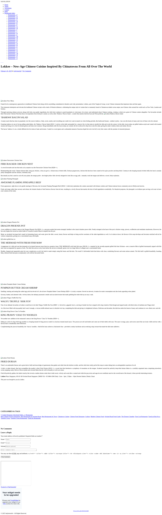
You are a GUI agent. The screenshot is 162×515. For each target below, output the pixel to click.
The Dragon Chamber (127, 416)
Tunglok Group (5, 418)
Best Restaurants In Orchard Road (31, 416)
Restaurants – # (12, 15)
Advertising (7, 8)
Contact (6, 10)
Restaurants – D (13, 21)
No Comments (26, 71)
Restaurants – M (13, 37)
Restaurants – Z (13, 58)
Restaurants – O (13, 40)
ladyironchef (17, 71)
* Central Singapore (7, 415)
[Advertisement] (16, 85)
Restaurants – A (13, 16)
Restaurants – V (13, 52)
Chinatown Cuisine (63, 416)
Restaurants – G (13, 26)
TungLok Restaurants (34, 418)
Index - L (22, 415)
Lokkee (87, 416)
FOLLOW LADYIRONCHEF (81, 511)
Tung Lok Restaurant (141, 416)
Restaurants (29, 415)
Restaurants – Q (13, 43)
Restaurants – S (12, 47)
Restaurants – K (13, 33)
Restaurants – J (12, 32)
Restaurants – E (13, 23)
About (6, 6)
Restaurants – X (13, 55)
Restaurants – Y (13, 57)
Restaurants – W (13, 53)
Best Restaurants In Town (49, 416)
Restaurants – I (12, 30)
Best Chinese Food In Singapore (10, 416)
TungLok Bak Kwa (154, 416)
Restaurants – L (13, 35)
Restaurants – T (13, 48)
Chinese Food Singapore (77, 416)
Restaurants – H (13, 28)
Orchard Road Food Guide (113, 416)
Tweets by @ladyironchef (8, 487)
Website (3, 446)
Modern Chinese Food (97, 416)
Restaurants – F (12, 25)
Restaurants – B (13, 18)
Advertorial (16, 415)
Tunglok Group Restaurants (19, 418)
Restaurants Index (9, 13)
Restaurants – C (13, 20)
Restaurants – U (13, 50)
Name (3, 439)
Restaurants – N (13, 38)
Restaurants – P (12, 42)
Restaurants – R (13, 45)
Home (6, 5)
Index (6, 11)
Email (3, 443)
